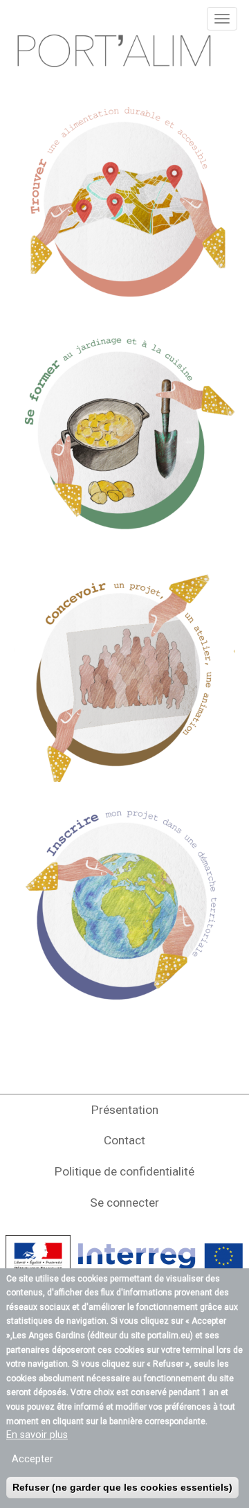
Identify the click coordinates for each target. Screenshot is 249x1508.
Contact (124, 1140)
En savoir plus (37, 1435)
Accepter (32, 1459)
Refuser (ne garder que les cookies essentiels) (122, 1487)
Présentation (124, 1110)
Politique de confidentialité (124, 1171)
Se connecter (124, 1202)
